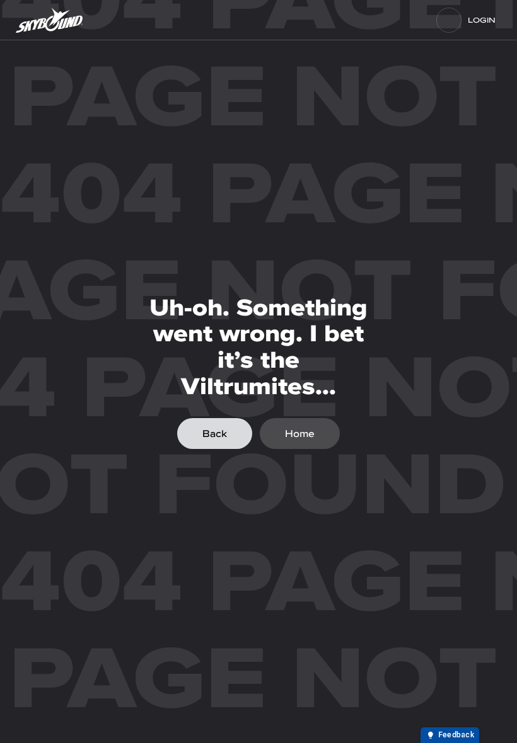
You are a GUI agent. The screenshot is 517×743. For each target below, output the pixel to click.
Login (482, 20)
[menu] (449, 20)
